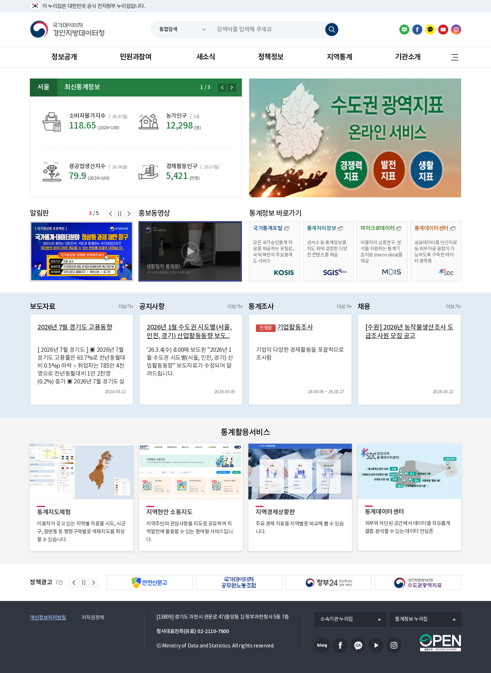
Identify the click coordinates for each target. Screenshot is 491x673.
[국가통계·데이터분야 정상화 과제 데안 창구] (81, 251)
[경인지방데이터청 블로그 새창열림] (404, 29)
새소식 (205, 57)
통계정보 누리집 (408, 620)
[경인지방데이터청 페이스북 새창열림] (417, 29)
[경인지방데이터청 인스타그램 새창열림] (456, 29)
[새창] (355, 137)
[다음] (232, 87)
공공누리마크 (440, 642)
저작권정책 (93, 618)
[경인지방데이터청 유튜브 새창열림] (443, 29)
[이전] (222, 87)
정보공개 (64, 57)
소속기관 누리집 (334, 620)
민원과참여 (135, 57)
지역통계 (339, 57)
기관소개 (407, 57)
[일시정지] (119, 213)
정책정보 (270, 57)
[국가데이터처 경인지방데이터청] (67, 29)
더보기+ (126, 307)
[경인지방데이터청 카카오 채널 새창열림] (430, 29)
